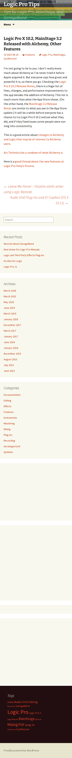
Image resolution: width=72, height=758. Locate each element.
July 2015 (9, 365)
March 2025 (10, 296)
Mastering (9, 423)
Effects (7, 406)
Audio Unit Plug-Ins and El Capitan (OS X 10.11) (39, 200)
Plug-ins (8, 435)
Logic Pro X (35, 713)
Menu (7, 24)
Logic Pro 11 (10, 266)
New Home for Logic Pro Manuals (22, 249)
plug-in (30, 725)
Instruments (10, 417)
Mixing (7, 429)
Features (30, 54)
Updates (8, 452)
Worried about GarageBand (19, 243)
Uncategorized (12, 446)
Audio (10, 702)
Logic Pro (47, 54)
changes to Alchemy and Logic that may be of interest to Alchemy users (34, 139)
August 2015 (10, 359)
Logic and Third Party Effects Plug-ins (24, 255)
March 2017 (10, 330)
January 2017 (11, 336)
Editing (7, 400)
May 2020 (9, 302)
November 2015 (12, 353)
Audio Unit (21, 702)
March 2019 (10, 313)
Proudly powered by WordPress (21, 750)
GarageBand (23, 706)
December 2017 (12, 325)
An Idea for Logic (13, 261)
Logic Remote (12, 719)
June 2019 (9, 307)
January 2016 (11, 348)
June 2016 (9, 342)
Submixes (11, 729)
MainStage (59, 54)
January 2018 (11, 319)
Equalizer (11, 706)
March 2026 (10, 290)
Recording (9, 440)
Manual (38, 719)
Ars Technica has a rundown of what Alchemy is (33, 152)
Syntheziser (10, 58)
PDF (21, 724)
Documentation (12, 394)
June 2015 (9, 370)
